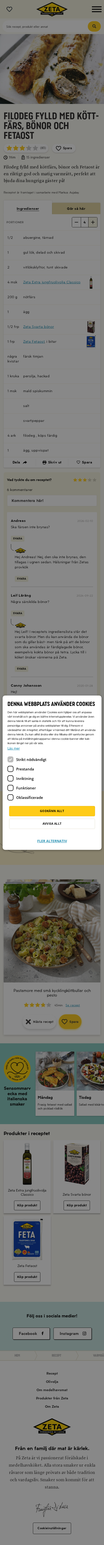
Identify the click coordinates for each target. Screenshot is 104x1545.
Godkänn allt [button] (52, 811)
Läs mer (13, 748)
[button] (52, 837)
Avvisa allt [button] (52, 824)
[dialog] (52, 772)
